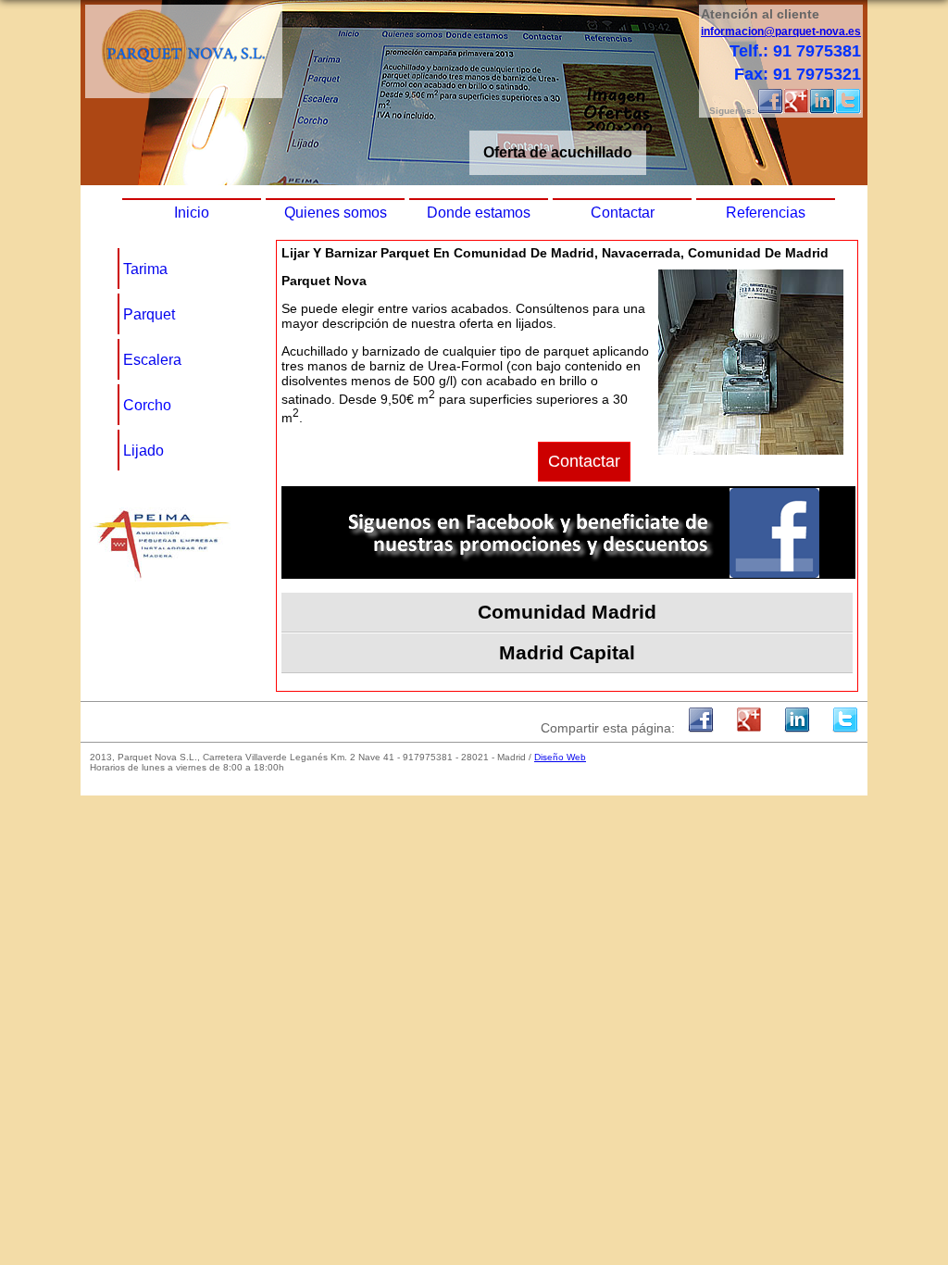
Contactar (623, 212)
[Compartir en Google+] (749, 727)
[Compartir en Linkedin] (797, 727)
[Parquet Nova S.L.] (183, 93)
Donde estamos (478, 212)
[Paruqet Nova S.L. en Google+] (796, 111)
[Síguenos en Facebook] (568, 574)
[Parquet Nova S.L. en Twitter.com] (848, 111)
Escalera (152, 360)
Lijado (143, 450)
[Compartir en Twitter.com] (845, 727)
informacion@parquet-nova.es (781, 31)
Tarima (145, 269)
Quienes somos (335, 212)
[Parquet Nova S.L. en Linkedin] (822, 111)
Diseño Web (560, 757)
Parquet (149, 314)
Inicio (191, 212)
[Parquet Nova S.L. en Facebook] (770, 111)
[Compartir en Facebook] (701, 727)
